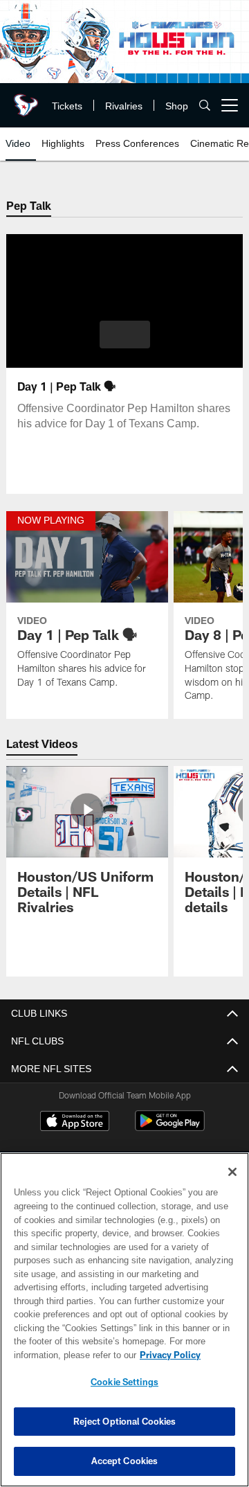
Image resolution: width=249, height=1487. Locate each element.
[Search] (204, 105)
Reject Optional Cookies (124, 1421)
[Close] (232, 1172)
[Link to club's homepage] (24, 100)
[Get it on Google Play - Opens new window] (170, 1128)
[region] (124, 1319)
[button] (125, 334)
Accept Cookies (124, 1460)
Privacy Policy (170, 1354)
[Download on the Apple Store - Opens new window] (75, 1123)
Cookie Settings (124, 1381)
